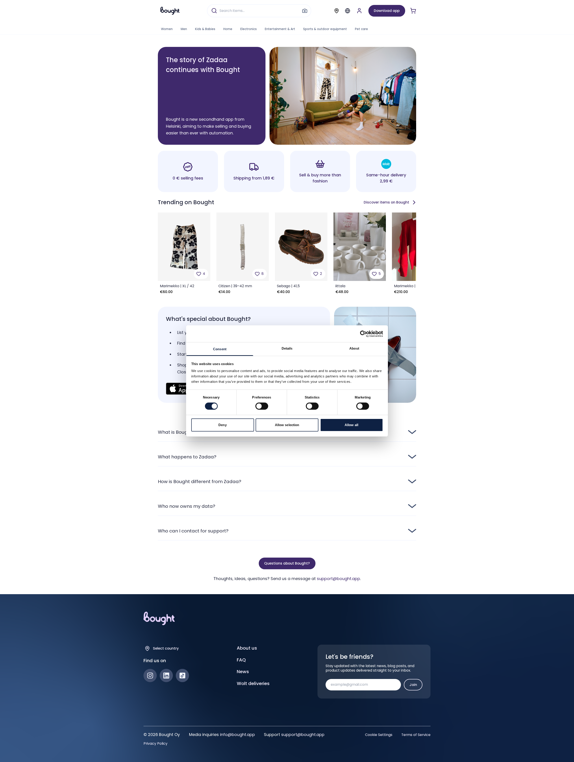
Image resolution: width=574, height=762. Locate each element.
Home (227, 29)
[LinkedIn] (166, 675)
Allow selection (287, 425)
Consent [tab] (219, 349)
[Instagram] (150, 675)
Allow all (351, 425)
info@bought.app (237, 734)
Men (184, 29)
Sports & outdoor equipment (325, 29)
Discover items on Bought (386, 202)
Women (167, 29)
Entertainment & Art (280, 29)
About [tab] (354, 348)
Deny (222, 425)
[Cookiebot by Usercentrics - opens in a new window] (363, 333)
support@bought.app (338, 578)
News (243, 671)
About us (247, 648)
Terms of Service (415, 735)
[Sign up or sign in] (359, 11)
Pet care (361, 29)
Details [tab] (287, 348)
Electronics (248, 29)
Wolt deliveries (253, 683)
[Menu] (347, 10)
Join (413, 684)
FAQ (241, 660)
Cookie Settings (378, 735)
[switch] (261, 406)
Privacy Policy (155, 743)
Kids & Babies (205, 29)
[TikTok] (182, 675)
